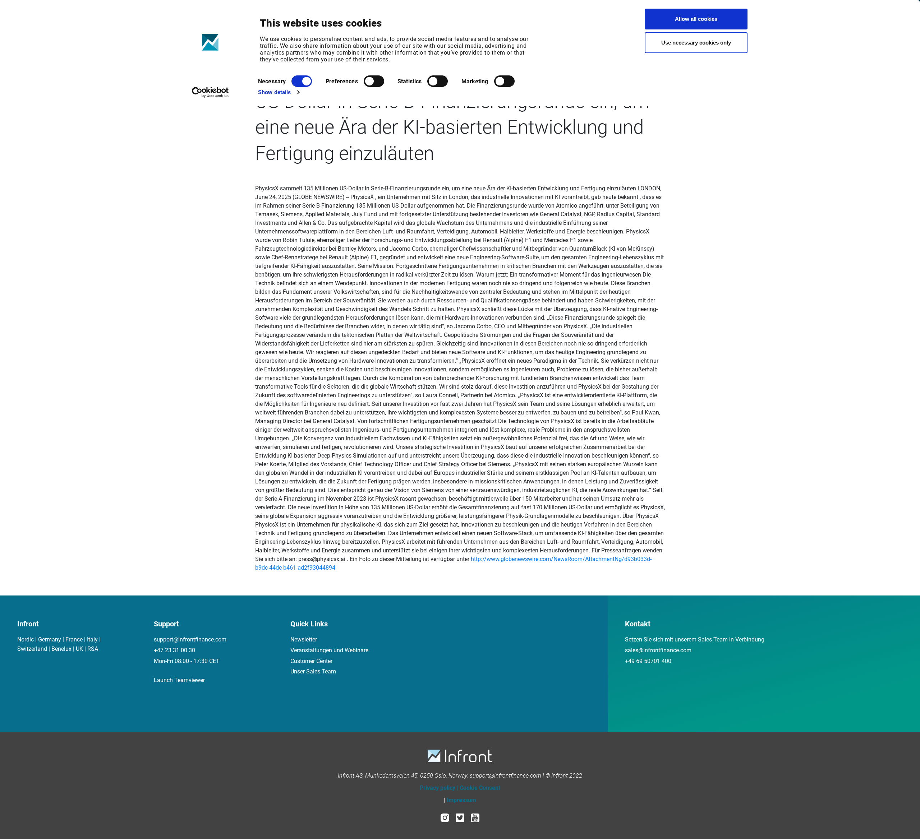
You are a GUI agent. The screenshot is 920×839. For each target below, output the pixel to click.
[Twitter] (460, 817)
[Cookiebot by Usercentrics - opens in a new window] (210, 92)
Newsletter (303, 639)
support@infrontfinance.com (190, 639)
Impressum (461, 800)
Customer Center (311, 661)
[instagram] (445, 817)
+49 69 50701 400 (648, 661)
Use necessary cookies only (696, 43)
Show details (274, 92)
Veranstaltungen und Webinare (329, 650)
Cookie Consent (480, 787)
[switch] (374, 81)
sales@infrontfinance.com (658, 650)
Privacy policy (437, 787)
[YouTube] (475, 817)
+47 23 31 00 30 (174, 650)
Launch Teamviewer (179, 680)
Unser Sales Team (313, 671)
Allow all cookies (696, 19)
